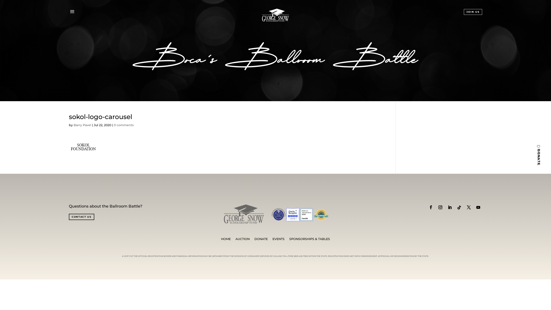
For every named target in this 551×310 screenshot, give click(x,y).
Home (226, 239)
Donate (261, 239)
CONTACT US (81, 216)
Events (278, 239)
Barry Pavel (82, 125)
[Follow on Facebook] (431, 207)
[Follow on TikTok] (459, 207)
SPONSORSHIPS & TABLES (309, 239)
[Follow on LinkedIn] (450, 207)
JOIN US (473, 11)
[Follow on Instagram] (440, 207)
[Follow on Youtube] (478, 207)
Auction (242, 239)
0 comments (124, 125)
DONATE (539, 157)
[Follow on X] (469, 207)
